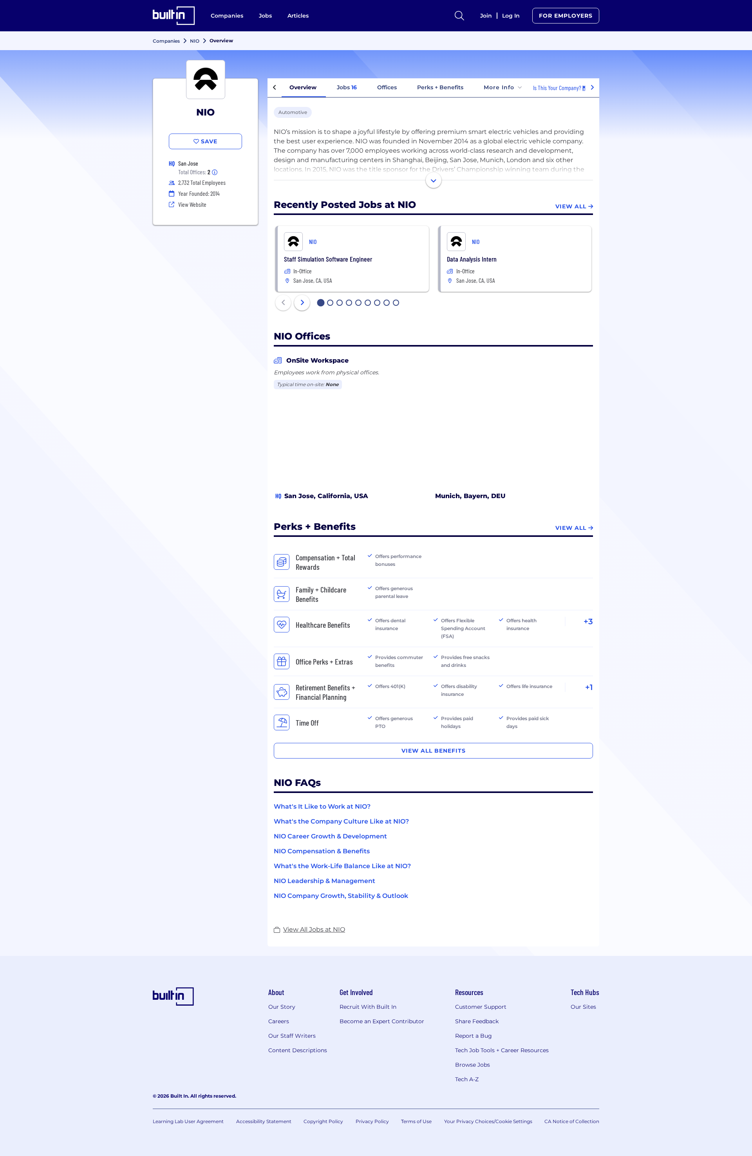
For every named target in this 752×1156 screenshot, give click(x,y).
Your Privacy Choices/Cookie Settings (488, 1121)
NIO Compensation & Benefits (322, 851)
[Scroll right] (592, 87)
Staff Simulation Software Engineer (328, 259)
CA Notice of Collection (571, 1121)
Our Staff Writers (292, 1035)
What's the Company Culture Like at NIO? (341, 821)
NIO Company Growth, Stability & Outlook (341, 896)
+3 (588, 621)
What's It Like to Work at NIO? (322, 806)
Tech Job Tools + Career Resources (502, 1050)
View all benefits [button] (433, 750)
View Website (192, 204)
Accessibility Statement (263, 1121)
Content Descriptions (297, 1050)
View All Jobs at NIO (314, 929)
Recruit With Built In (368, 1006)
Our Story (281, 1006)
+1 (589, 687)
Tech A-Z (467, 1079)
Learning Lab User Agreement (188, 1121)
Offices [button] (387, 87)
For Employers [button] (566, 15)
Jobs (265, 15)
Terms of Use (416, 1121)
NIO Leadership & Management (324, 881)
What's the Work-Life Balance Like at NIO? (342, 866)
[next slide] (302, 303)
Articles (298, 15)
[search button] (459, 15)
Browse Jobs (472, 1064)
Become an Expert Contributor (382, 1021)
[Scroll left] (275, 87)
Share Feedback (477, 1021)
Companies (227, 15)
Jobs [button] (347, 87)
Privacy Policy (372, 1121)
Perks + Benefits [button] (440, 87)
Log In (511, 15)
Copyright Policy (323, 1121)
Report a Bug (473, 1035)
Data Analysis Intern (472, 259)
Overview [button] (302, 87)
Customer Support (480, 1006)
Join (486, 15)
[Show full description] (433, 180)
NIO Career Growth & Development (330, 836)
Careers (278, 1021)
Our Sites (583, 1006)
